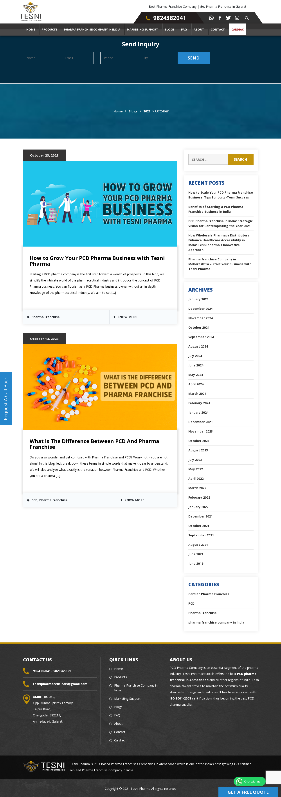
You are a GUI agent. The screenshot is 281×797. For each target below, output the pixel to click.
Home (30, 29)
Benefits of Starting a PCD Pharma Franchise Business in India (215, 209)
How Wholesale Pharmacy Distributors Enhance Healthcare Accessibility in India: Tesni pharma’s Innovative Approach (218, 242)
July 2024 (195, 356)
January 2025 (198, 299)
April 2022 (196, 478)
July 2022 (195, 460)
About (199, 29)
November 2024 (200, 318)
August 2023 (198, 450)
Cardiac (237, 29)
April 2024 (196, 384)
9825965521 (62, 671)
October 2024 (198, 327)
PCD (34, 500)
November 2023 (200, 431)
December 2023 (200, 422)
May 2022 (195, 469)
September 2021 (201, 535)
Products (50, 29)
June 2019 (195, 563)
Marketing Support (142, 29)
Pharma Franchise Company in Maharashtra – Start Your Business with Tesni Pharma (219, 264)
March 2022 (197, 488)
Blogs (170, 29)
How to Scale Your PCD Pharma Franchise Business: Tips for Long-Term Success (220, 194)
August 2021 (198, 545)
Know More (127, 317)
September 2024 (201, 337)
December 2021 (200, 516)
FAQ (184, 29)
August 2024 (198, 346)
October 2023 (198, 441)
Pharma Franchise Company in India (92, 29)
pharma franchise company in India (216, 622)
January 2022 (198, 507)
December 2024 (200, 309)
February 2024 (199, 403)
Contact (218, 29)
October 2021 (198, 526)
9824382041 (169, 18)
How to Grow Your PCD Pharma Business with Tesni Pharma (97, 260)
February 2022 (199, 497)
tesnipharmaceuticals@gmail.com (60, 684)
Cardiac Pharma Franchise (208, 594)
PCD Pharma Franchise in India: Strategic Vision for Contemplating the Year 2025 (220, 223)
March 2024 (197, 393)
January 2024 (198, 412)
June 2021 (195, 554)
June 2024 (195, 365)
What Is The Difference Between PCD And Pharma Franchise (94, 443)
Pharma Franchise (45, 317)
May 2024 (195, 375)
